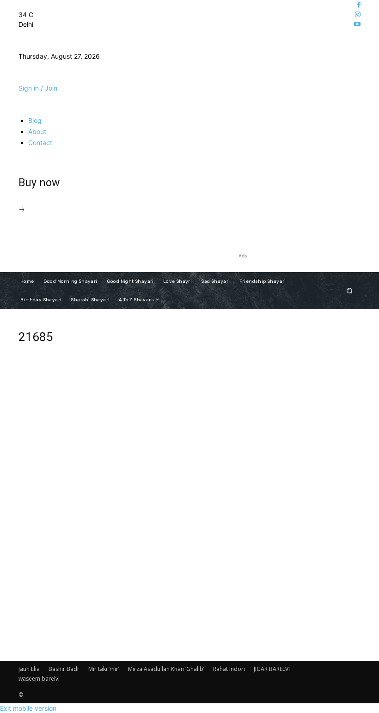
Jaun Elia (29, 669)
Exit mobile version (28, 708)
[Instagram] (358, 14)
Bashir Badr (64, 669)
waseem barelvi (39, 679)
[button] (350, 290)
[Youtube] (357, 24)
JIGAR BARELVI (272, 669)
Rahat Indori (229, 669)
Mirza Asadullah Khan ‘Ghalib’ (166, 669)
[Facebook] (359, 5)
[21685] (130, 575)
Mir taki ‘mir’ (103, 669)
